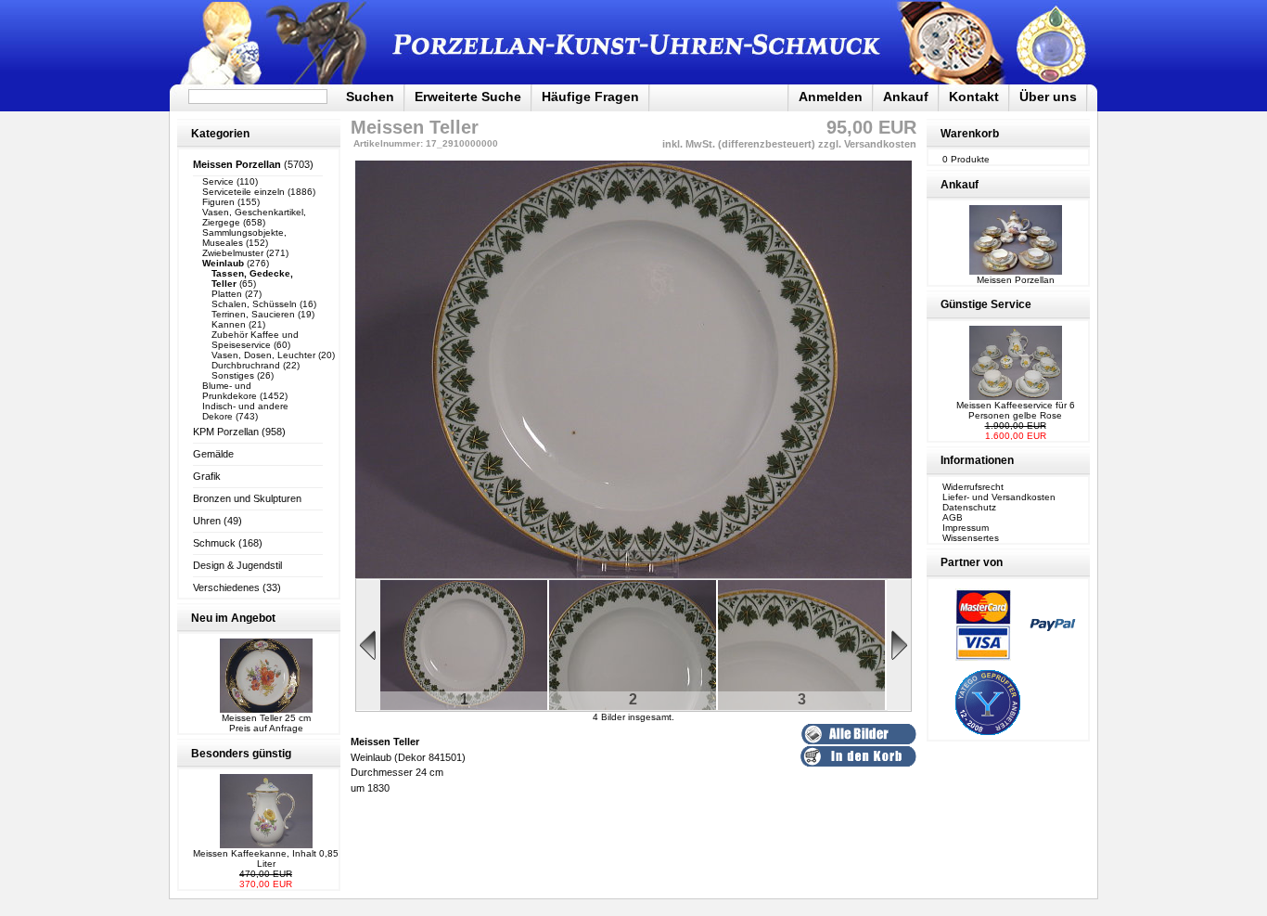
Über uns (1048, 96)
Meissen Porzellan (1016, 280)
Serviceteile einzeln (243, 192)
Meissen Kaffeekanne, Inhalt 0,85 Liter (266, 858)
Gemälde (213, 453)
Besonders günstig (241, 753)
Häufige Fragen (590, 96)
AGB (952, 517)
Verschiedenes (226, 587)
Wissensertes (970, 538)
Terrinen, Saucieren (253, 314)
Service (218, 181)
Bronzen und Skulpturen (247, 498)
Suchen (370, 96)
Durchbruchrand (245, 365)
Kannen (228, 324)
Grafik (207, 476)
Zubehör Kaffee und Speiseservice (255, 339)
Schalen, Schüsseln (254, 304)
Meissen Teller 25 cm (266, 718)
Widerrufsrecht (973, 487)
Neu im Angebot (233, 618)
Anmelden (831, 96)
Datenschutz (969, 507)
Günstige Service (986, 304)
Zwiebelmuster (232, 253)
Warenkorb (970, 133)
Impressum (965, 528)
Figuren (218, 202)
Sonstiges (232, 375)
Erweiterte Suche (468, 96)
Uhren (207, 520)
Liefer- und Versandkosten (999, 497)
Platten (226, 294)
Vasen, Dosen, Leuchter (263, 355)
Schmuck (214, 542)
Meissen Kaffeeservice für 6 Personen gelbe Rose (1015, 410)
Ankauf (905, 96)
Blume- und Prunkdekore (229, 391)
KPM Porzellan (226, 431)
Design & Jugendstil (237, 565)
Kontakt (974, 96)
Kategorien (220, 133)
